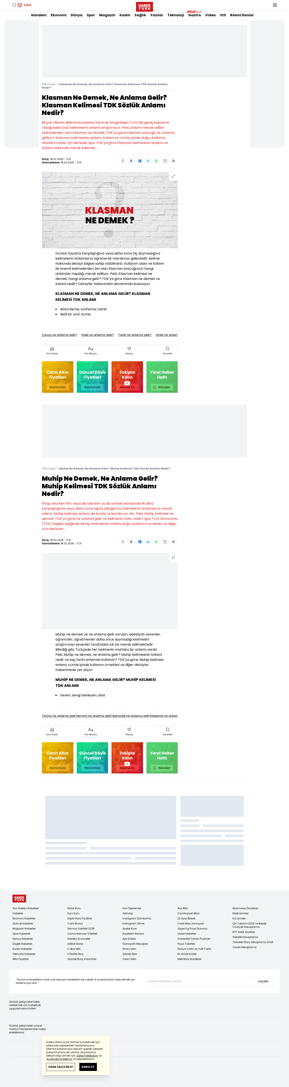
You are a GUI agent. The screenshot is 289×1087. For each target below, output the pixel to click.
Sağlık (140, 15)
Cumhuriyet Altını (189, 913)
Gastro (194, 15)
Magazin (107, 15)
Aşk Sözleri (129, 939)
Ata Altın (183, 908)
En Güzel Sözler (187, 954)
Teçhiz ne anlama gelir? (59, 716)
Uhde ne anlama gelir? (172, 335)
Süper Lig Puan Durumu (192, 928)
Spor (91, 15)
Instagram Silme (133, 923)
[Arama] (14, 5)
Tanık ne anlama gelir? (134, 335)
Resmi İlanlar (242, 15)
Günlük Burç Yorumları (81, 959)
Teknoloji (175, 15)
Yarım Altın (129, 959)
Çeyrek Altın (129, 954)
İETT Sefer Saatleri (244, 932)
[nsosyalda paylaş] (139, 160)
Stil (223, 15)
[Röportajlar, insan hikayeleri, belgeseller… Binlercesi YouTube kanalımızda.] (127, 377)
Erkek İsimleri (240, 913)
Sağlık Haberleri (22, 944)
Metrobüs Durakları (189, 959)
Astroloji (127, 913)
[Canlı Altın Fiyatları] (57, 377)
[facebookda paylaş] (122, 160)
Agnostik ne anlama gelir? (132, 716)
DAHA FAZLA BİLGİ (60, 1067)
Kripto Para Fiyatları (79, 918)
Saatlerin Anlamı (133, 933)
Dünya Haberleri (22, 939)
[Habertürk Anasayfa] (144, 6)
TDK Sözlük (48, 84)
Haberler (17, 913)
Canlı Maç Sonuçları (191, 923)
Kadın (125, 15)
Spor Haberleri (21, 933)
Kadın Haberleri (22, 949)
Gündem (39, 15)
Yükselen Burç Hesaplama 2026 (253, 942)
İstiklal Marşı (75, 944)
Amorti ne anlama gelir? (95, 716)
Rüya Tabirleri (186, 944)
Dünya (77, 15)
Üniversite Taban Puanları (194, 939)
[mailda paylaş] (165, 160)
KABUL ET (88, 1067)
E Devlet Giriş (75, 954)
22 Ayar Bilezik (186, 918)
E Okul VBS (74, 949)
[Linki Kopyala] (173, 160)
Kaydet (263, 981)
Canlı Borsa (75, 923)
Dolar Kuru (74, 908)
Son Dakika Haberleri (25, 908)
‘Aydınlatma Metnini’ (59, 1059)
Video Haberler (187, 933)
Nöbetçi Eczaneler (78, 939)
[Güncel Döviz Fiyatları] (92, 377)
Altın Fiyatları (20, 959)
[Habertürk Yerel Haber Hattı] (162, 377)
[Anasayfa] (19, 898)
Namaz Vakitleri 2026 (81, 928)
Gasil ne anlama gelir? (97, 335)
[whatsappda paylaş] (156, 160)
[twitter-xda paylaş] (131, 160)
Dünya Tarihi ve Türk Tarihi (194, 949)
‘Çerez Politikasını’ (87, 1055)
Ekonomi (58, 15)
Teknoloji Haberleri (24, 954)
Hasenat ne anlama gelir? (170, 716)
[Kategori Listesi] (275, 5)
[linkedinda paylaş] (148, 160)
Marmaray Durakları (245, 908)
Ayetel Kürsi (129, 928)
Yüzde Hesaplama (244, 947)
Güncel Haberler (22, 923)
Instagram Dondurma (136, 918)
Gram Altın (129, 949)
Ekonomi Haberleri (23, 918)
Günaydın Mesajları (135, 944)
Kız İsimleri (239, 918)
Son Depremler (131, 908)
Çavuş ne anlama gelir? (59, 335)
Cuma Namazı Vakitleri (82, 933)
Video (210, 15)
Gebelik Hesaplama (245, 937)
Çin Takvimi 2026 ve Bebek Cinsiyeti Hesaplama (249, 925)
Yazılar (156, 15)
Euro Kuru (73, 913)
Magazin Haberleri (24, 928)
